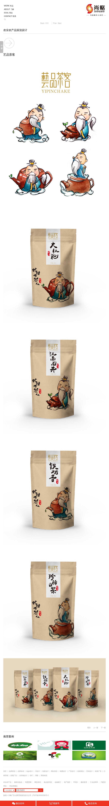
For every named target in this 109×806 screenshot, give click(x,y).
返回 (89, 727)
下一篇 (103, 727)
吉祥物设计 (23, 775)
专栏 (31, 775)
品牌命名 (21, 771)
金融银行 (58, 782)
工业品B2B (94, 782)
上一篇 (95, 727)
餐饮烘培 (37, 782)
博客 (36, 775)
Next (59, 23)
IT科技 (75, 782)
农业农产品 (7, 782)
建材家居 (84, 782)
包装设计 (45, 771)
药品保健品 (13, 786)
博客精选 (44, 775)
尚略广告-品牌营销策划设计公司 (20, 795)
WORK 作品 (8, 5)
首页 (5, 771)
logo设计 (29, 771)
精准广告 (98, 771)
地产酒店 (67, 782)
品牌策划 (12, 771)
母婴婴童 (28, 782)
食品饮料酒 (48, 782)
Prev (55, 23)
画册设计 (63, 771)
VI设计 (37, 771)
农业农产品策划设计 (15, 30)
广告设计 (72, 771)
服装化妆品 (18, 782)
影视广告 (14, 775)
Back (42, 23)
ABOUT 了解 (9, 9)
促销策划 (80, 771)
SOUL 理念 (8, 12)
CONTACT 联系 (10, 16)
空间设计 (89, 771)
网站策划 (54, 771)
